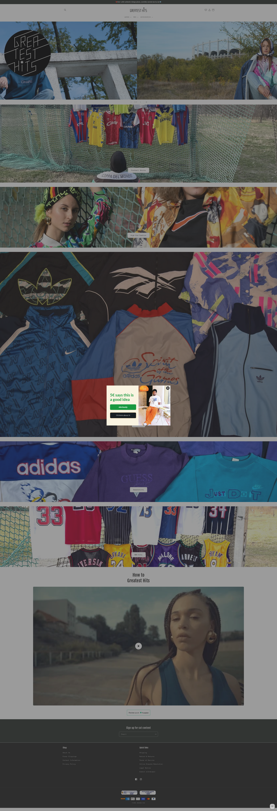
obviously (123, 407)
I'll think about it (123, 415)
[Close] (167, 388)
